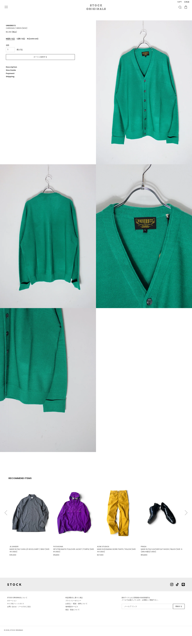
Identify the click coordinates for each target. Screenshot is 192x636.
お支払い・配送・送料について (76, 603)
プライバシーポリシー (73, 600)
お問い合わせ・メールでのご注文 (19, 606)
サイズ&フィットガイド (15, 603)
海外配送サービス (71, 606)
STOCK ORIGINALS (16, 630)
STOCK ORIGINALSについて (17, 597)
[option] (30, 519)
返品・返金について (72, 609)
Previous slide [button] (6, 511)
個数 (7, 45)
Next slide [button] (186, 511)
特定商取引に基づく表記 (74, 597)
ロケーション (12, 600)
